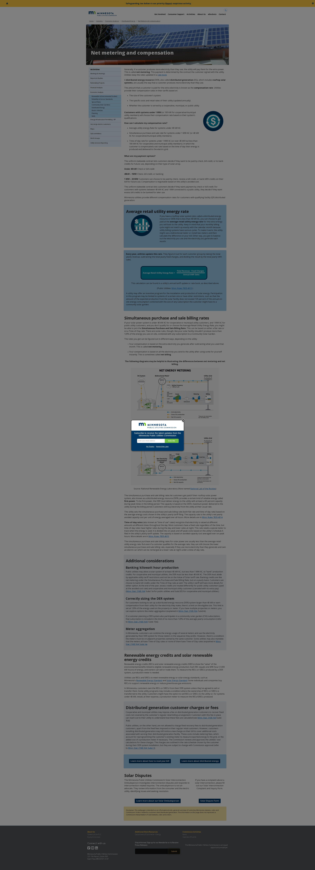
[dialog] (157, 435)
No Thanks (150, 446)
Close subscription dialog (183, 421)
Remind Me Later (162, 446)
